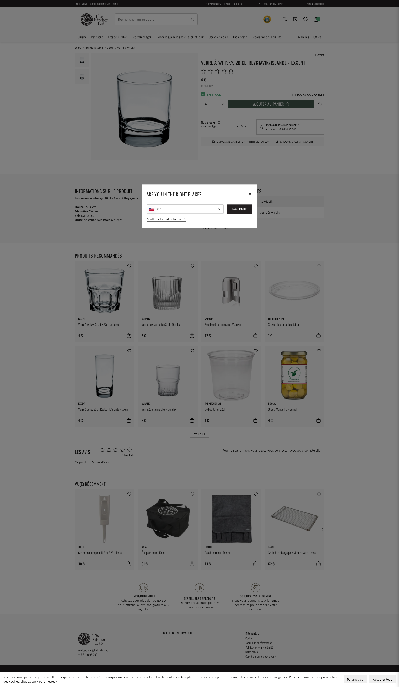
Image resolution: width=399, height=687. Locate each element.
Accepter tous (382, 679)
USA (158, 209)
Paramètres (355, 679)
